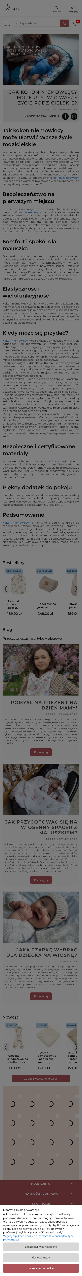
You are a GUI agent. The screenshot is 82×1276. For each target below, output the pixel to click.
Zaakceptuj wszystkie (41, 1268)
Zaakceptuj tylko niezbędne (41, 1246)
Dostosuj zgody (41, 1257)
